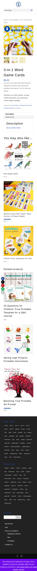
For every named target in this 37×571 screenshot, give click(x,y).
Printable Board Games (25, 105)
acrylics (6, 425)
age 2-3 (22, 425)
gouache (22, 436)
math (14, 492)
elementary (25, 478)
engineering (13, 482)
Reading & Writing (9, 108)
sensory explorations (15, 446)
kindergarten (15, 489)
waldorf (20, 453)
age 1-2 (17, 425)
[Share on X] (2, 282)
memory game (20, 492)
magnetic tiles (7, 492)
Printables (10, 541)
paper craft (29, 439)
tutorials (6, 453)
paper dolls (7, 443)
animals (23, 429)
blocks (10, 432)
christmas (20, 432)
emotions (6, 482)
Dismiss (21, 569)
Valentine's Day (21, 499)
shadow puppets (26, 446)
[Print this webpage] (2, 292)
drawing (29, 432)
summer (27, 450)
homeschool (7, 439)
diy (25, 432)
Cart (6, 527)
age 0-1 (11, 425)
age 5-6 (11, 429)
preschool (13, 496)
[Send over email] (2, 289)
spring (17, 450)
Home (5, 20)
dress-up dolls (7, 478)
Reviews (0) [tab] (10, 117)
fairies (5, 436)
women (28, 499)
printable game (14, 443)
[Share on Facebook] (2, 278)
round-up (29, 443)
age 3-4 (28, 425)
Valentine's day (13, 453)
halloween (28, 436)
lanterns (21, 489)
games (18, 108)
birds (5, 432)
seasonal (6, 446)
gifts (17, 436)
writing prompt (7, 503)
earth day (19, 478)
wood (10, 457)
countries (15, 475)
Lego (13, 439)
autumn (28, 429)
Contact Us (9, 544)
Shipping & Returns (14, 534)
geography (11, 436)
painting (23, 439)
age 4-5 (6, 429)
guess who (20, 485)
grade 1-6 (13, 485)
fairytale (24, 482)
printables (22, 443)
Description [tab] (10, 114)
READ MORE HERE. (13, 128)
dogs (20, 475)
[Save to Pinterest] (2, 285)
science (20, 496)
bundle (22, 471)
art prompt (24, 468)
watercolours (27, 453)
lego (26, 489)
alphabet (17, 429)
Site (8, 537)
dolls (24, 475)
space (12, 450)
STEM (10, 499)
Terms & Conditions (11, 531)
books (14, 432)
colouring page (7, 475)
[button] (30, 28)
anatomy (12, 468)
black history (11, 471)
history (26, 485)
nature (17, 439)
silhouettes (6, 450)
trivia (15, 499)
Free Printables (14, 20)
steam (22, 450)
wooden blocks (16, 457)
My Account (9, 524)
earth (14, 478)
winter (5, 457)
